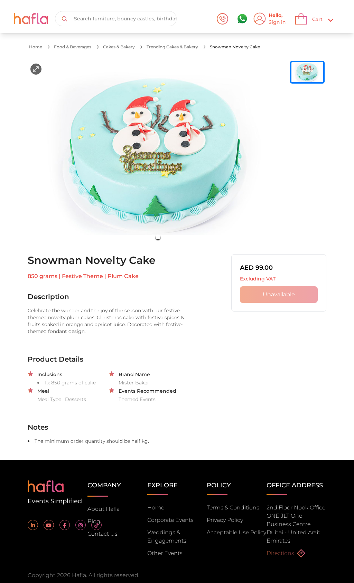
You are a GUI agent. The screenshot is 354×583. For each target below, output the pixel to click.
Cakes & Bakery (119, 46)
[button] (158, 153)
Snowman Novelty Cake (235, 46)
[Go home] (46, 485)
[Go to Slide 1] (158, 237)
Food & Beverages (72, 46)
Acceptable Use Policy (236, 532)
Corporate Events (170, 520)
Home (35, 46)
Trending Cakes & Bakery (172, 46)
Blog (93, 521)
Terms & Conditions (233, 507)
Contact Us (102, 534)
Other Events (165, 553)
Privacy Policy (225, 520)
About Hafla (103, 509)
